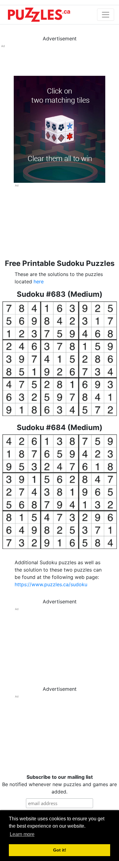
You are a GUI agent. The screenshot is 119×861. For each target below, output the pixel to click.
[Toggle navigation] (105, 15)
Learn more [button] (22, 834)
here (39, 281)
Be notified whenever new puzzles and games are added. (59, 784)
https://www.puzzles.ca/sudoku (51, 584)
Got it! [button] (59, 850)
